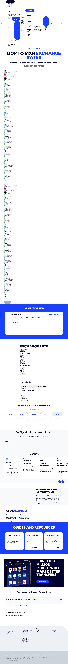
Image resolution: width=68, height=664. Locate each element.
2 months (26, 317)
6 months (32, 317)
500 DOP (21, 359)
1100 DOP (10, 418)
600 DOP (10, 414)
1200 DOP (22, 418)
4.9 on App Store (7, 441)
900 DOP (46, 414)
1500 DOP (57, 418)
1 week (16, 317)
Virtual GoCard (15, 19)
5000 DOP (21, 361)
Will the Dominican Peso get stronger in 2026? (17, 615)
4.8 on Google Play (7, 446)
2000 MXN (21, 372)
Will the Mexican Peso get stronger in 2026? (16, 612)
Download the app (42, 581)
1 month (21, 317)
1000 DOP (57, 414)
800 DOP (34, 414)
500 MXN (21, 371)
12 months (38, 317)
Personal (10, 1)
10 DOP (21, 356)
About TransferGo (35, 547)
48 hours (11, 317)
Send (8, 302)
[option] (34, 72)
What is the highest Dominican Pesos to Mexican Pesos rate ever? (21, 609)
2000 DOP (21, 360)
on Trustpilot (6, 451)
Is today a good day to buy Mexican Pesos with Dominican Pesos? (21, 605)
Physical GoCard (17, 30)
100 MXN (21, 370)
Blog (58, 547)
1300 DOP (34, 418)
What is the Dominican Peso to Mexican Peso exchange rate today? (21, 599)
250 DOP (21, 358)
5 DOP (20, 355)
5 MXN (20, 367)
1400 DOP (46, 418)
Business (30, 10)
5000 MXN (21, 373)
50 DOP (21, 357)
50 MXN (21, 369)
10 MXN (21, 368)
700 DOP (22, 414)
